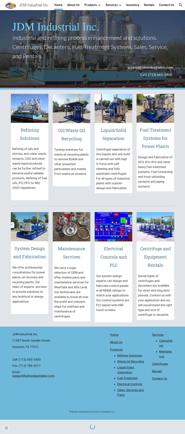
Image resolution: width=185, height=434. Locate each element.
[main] (92, 40)
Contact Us (159, 378)
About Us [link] (73, 5)
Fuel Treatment (127, 378)
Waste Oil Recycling (130, 361)
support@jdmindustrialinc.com (33, 376)
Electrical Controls (129, 384)
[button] (180, 5)
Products (116, 349)
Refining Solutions (129, 355)
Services (158, 335)
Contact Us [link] (166, 5)
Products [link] (90, 5)
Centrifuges (160, 364)
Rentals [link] (149, 5)
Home (114, 335)
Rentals (157, 371)
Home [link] (58, 5)
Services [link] (112, 5)
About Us (116, 342)
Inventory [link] (132, 5)
